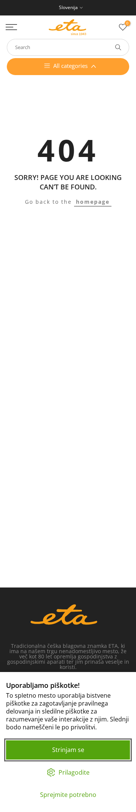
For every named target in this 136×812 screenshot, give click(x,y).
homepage (93, 201)
